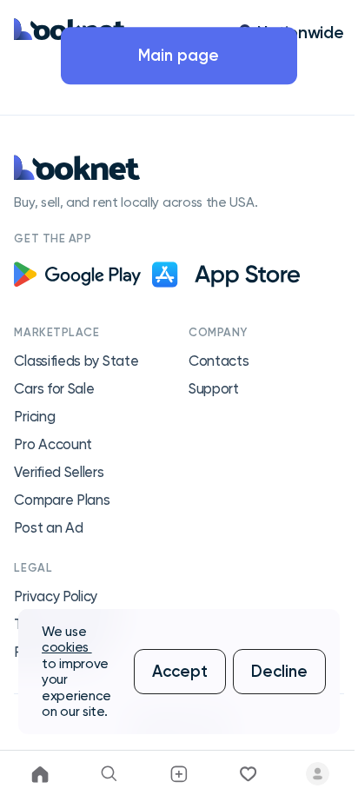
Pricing (34, 416)
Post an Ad (48, 528)
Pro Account (53, 444)
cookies (67, 647)
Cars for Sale (54, 389)
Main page (178, 55)
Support (214, 389)
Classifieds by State (76, 361)
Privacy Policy (55, 596)
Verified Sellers (58, 472)
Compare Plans (61, 500)
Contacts (219, 361)
